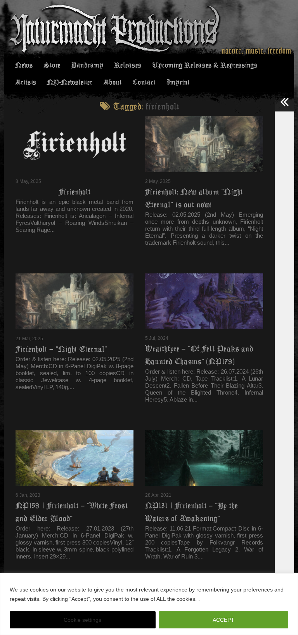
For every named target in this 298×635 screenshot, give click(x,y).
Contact (143, 82)
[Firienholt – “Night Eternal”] (74, 301)
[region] (149, 604)
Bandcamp (87, 65)
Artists (25, 82)
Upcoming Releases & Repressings (204, 65)
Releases (127, 65)
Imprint (177, 82)
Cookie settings (82, 620)
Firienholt (74, 192)
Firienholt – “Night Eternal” (61, 349)
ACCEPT (223, 620)
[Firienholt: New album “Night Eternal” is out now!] (204, 144)
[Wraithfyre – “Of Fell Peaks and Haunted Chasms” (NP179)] (204, 301)
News (24, 65)
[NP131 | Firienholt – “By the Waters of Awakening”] (204, 458)
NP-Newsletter (69, 82)
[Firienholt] (74, 144)
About (112, 82)
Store (51, 65)
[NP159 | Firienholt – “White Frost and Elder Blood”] (74, 458)
